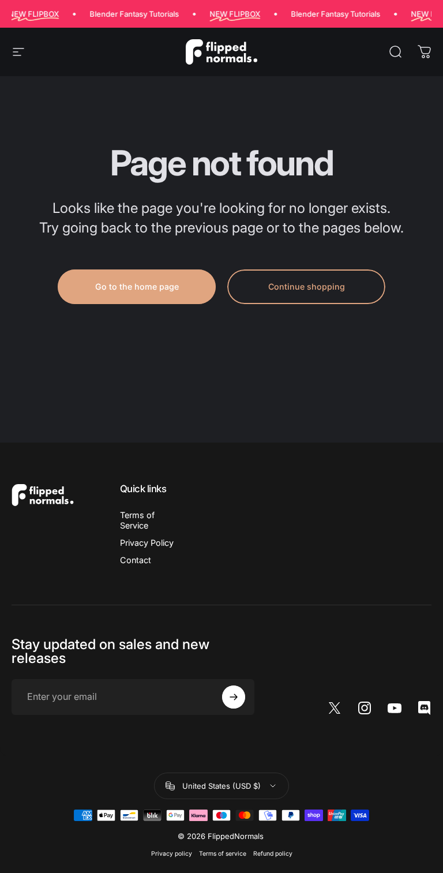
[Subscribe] (233, 697)
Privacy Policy (147, 543)
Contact (135, 560)
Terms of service (222, 853)
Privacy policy (171, 853)
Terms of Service (137, 520)
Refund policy (272, 853)
